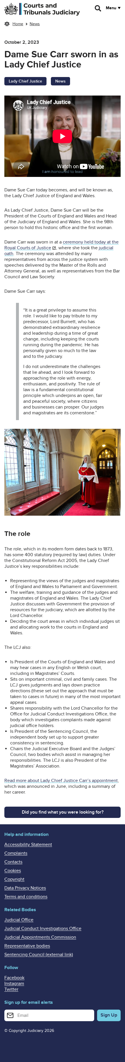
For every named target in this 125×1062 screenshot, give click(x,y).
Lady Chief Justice (25, 81)
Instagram (14, 983)
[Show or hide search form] (98, 8)
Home (17, 23)
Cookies (12, 871)
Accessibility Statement (28, 844)
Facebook (14, 978)
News (35, 23)
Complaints (15, 853)
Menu (111, 8)
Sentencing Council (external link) (38, 954)
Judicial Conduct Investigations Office (42, 928)
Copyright (14, 879)
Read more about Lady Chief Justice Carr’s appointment (61, 780)
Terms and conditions (25, 897)
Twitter (11, 989)
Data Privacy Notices (25, 888)
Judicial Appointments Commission (40, 937)
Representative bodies (27, 946)
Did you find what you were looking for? (62, 812)
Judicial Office (18, 920)
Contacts (13, 862)
